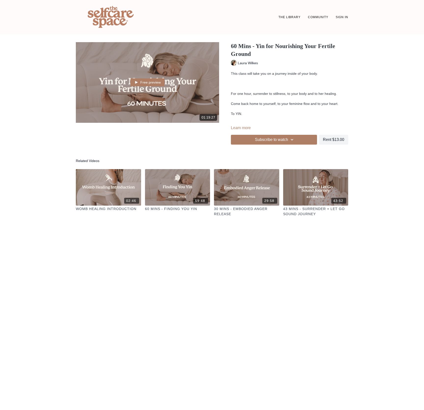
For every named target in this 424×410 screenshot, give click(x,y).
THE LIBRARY (289, 17)
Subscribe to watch (271, 139)
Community (318, 17)
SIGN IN (342, 17)
